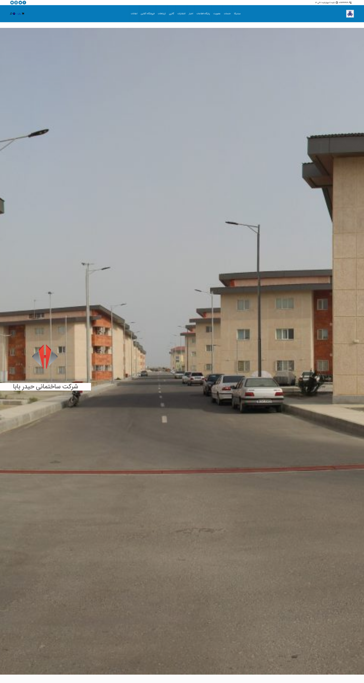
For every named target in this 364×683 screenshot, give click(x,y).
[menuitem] (237, 13)
